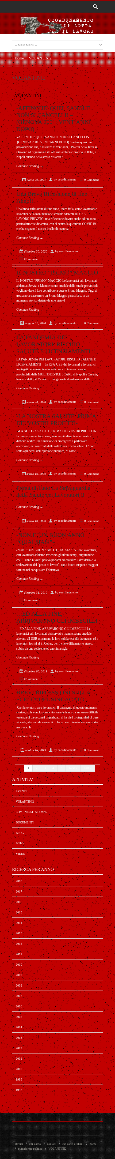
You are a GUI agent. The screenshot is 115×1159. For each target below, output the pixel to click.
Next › (73, 768)
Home (19, 58)
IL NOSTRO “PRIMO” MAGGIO (57, 272)
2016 (19, 902)
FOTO (20, 843)
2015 (19, 912)
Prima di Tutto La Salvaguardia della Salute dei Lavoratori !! (53, 491)
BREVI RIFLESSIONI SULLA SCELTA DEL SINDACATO (53, 696)
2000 (19, 1069)
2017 (19, 891)
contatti (51, 1143)
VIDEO (20, 853)
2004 (19, 1027)
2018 (19, 881)
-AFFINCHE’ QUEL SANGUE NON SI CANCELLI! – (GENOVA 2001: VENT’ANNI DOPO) (53, 118)
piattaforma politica (30, 1148)
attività (19, 1143)
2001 (19, 1058)
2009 (19, 975)
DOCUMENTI (25, 822)
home (93, 1143)
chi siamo (35, 1143)
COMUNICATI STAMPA (31, 812)
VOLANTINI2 (25, 801)
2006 (19, 1006)
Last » (87, 768)
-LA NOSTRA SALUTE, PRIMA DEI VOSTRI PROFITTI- (56, 419)
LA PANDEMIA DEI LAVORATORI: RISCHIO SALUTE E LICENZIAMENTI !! (56, 344)
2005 (19, 1016)
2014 (19, 922)
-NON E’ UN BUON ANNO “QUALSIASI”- (50, 538)
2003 (19, 1037)
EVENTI (21, 791)
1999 (19, 1079)
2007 (19, 996)
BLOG (20, 832)
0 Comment (91, 179)
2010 (19, 964)
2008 (19, 985)
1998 (19, 1090)
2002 (19, 1048)
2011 (19, 954)
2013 (19, 933)
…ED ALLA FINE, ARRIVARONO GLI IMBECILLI (56, 617)
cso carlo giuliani (72, 1143)
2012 (19, 943)
